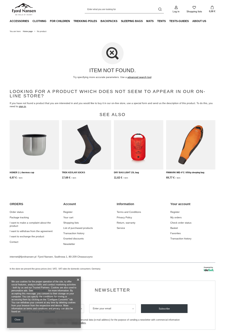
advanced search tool (139, 77)
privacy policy (41, 290)
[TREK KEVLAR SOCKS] (86, 145)
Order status (17, 212)
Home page (28, 31)
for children (60, 21)
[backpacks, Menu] (119, 21)
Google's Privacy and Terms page (38, 311)
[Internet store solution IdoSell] (208, 269)
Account (69, 204)
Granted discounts (73, 238)
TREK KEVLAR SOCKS (73, 172)
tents (161, 21)
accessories (19, 21)
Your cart (68, 217)
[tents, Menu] (167, 21)
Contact (14, 241)
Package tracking (19, 217)
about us (199, 21)
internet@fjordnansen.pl (23, 256)
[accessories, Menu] (31, 21)
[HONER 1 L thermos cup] (34, 145)
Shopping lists (71, 222)
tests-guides (179, 21)
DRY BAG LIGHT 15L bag (126, 172)
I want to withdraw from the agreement (31, 231)
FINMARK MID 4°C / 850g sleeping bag (185, 172)
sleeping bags (132, 21)
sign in (22, 106)
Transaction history (73, 233)
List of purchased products (78, 228)
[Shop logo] (24, 9)
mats (150, 21)
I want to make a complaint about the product (30, 224)
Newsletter (69, 244)
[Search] (160, 9)
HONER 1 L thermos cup (22, 172)
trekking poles (85, 21)
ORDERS (16, 204)
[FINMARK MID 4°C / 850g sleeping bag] (191, 145)
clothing (39, 21)
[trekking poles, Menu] (99, 21)
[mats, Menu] (155, 21)
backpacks (109, 21)
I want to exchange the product (27, 236)
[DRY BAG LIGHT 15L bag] (138, 145)
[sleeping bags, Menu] (144, 21)
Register (68, 212)
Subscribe (164, 308)
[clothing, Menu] (48, 21)
